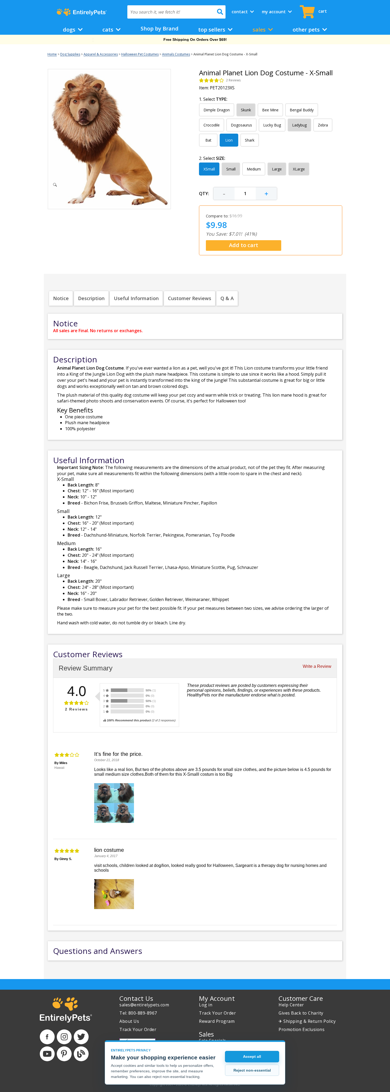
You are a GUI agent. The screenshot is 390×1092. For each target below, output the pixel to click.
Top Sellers (212, 29)
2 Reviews (233, 80)
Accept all (252, 1056)
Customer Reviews (189, 298)
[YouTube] (47, 1053)
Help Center (291, 1005)
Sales (260, 29)
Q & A (227, 298)
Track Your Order (137, 1029)
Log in (205, 1005)
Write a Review (317, 666)
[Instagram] (64, 1036)
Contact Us (136, 998)
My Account (274, 12)
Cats (108, 29)
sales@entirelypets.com (144, 1005)
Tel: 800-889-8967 (138, 1013)
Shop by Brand (160, 28)
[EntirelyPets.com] (81, 12)
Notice (61, 298)
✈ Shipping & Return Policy (307, 1021)
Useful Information (136, 298)
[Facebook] (47, 1036)
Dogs (70, 29)
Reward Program (217, 1021)
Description (91, 298)
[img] (211, 80)
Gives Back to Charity (301, 1013)
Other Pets (307, 29)
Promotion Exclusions (301, 1029)
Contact (240, 12)
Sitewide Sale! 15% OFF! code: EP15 (195, 39)
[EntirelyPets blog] (81, 1053)
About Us (129, 1021)
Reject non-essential (252, 1070)
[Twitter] (81, 1036)
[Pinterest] (64, 1053)
